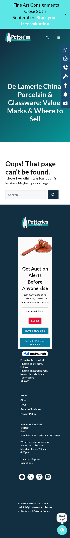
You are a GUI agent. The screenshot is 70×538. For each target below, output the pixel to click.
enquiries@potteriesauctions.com (40, 435)
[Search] (53, 194)
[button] (47, 37)
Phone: (24, 424)
